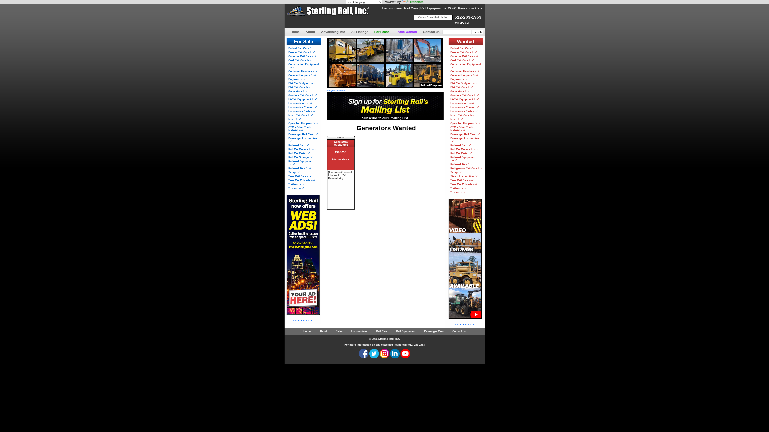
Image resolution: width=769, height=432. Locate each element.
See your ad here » (302, 320)
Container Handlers (303, 71)
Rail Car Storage (301, 157)
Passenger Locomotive (302, 140)
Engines (296, 79)
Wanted (465, 41)
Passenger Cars (470, 8)
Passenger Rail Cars (303, 134)
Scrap (294, 172)
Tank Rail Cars (300, 176)
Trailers (296, 184)
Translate (417, 2)
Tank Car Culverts (301, 180)
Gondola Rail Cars (302, 95)
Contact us (431, 32)
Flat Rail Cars (299, 87)
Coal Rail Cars (299, 60)
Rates (339, 331)
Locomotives (392, 8)
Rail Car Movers (302, 149)
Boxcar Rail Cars (301, 52)
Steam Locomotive (464, 176)
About (310, 32)
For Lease (382, 32)
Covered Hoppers (302, 75)
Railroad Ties (299, 168)
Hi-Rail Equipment (302, 99)
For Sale (303, 41)
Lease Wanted (406, 32)
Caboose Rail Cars (302, 56)
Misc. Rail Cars (300, 115)
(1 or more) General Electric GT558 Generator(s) (340, 175)
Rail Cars (411, 8)
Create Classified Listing (433, 17)
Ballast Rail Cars (301, 48)
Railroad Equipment (300, 163)
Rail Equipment (405, 331)
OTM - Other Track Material (299, 129)
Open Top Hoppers (303, 123)
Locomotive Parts (302, 111)
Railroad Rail (298, 145)
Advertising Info (333, 32)
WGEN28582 (341, 144)
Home (295, 32)
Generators (297, 91)
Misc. (294, 119)
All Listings (359, 32)
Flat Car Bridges (301, 83)
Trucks (296, 188)
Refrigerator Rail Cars (466, 168)
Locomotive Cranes (302, 107)
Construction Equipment (303, 66)
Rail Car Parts (299, 153)
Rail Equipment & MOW (438, 8)
